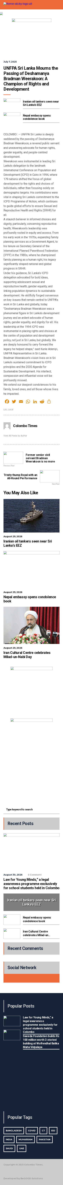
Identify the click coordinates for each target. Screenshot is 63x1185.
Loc (5, 409)
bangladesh (14, 1130)
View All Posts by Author (15, 436)
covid (32, 1130)
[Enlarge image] (48, 671)
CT (43, 1130)
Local (10, 409)
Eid (53, 1130)
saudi (9, 1148)
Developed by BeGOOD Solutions (23, 1178)
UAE (21, 1148)
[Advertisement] (31, 779)
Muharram (26, 1139)
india (9, 1139)
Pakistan (44, 1139)
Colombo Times (25, 426)
